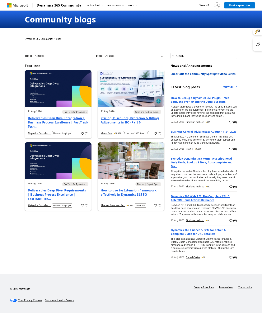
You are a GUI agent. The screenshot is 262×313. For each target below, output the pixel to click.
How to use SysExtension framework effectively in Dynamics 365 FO (129, 192)
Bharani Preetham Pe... (113, 205)
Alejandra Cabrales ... (39, 133)
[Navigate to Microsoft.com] (17, 5)
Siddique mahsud (195, 122)
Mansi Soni (106, 133)
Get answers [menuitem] (114, 5)
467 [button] (208, 122)
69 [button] (204, 257)
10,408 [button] (118, 133)
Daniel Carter (193, 257)
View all (228, 87)
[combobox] (204, 56)
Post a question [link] (239, 5)
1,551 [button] (198, 149)
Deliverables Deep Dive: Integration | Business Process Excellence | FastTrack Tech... (58, 122)
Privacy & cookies (204, 287)
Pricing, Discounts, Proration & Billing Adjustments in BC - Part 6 (130, 120)
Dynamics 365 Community (59, 5)
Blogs (99, 55)
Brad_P (189, 149)
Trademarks (245, 287)
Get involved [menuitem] (93, 5)
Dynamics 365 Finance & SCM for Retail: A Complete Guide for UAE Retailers (198, 232)
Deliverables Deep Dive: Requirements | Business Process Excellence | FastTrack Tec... (57, 194)
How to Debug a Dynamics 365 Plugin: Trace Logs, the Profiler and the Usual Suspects (200, 100)
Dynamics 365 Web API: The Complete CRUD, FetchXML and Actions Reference (200, 198)
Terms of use (226, 287)
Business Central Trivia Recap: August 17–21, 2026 (203, 131)
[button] (204, 5)
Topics (28, 55)
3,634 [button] (130, 205)
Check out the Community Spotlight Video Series (203, 74)
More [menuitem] (131, 5)
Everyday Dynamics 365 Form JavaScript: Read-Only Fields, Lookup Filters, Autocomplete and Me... (202, 162)
